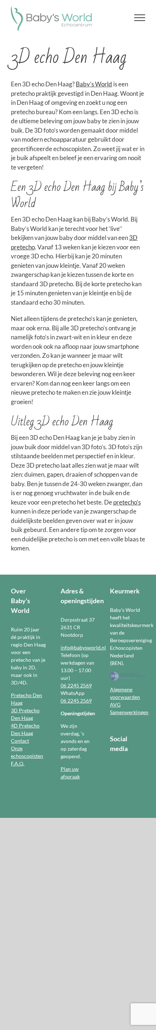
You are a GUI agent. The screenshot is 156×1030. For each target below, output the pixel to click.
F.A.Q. (17, 763)
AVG (115, 704)
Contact (20, 741)
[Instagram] (121, 768)
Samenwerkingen (129, 712)
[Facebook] (112, 768)
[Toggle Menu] (139, 17)
